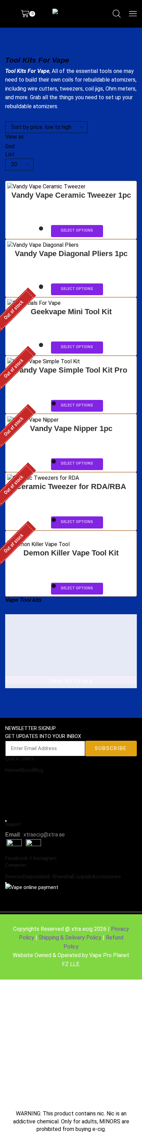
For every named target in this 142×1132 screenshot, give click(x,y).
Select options (77, 230)
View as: (15, 136)
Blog (38, 770)
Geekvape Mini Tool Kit (71, 311)
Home (12, 770)
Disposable (35, 876)
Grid (9, 146)
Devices (14, 876)
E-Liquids (82, 876)
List (9, 154)
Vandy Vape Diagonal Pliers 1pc (71, 253)
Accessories (106, 876)
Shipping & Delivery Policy (70, 937)
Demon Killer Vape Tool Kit (71, 553)
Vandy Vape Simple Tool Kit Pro (71, 370)
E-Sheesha (60, 876)
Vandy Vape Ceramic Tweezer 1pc (71, 195)
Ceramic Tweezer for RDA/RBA (71, 486)
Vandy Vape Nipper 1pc (71, 428)
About (26, 770)
